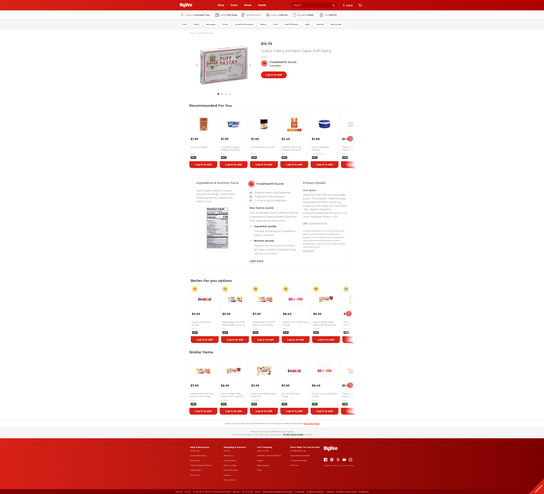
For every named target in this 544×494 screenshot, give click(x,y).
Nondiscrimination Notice (346, 492)
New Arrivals (336, 24)
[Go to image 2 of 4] (222, 94)
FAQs (259, 470)
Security (236, 492)
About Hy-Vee (262, 451)
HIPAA (257, 492)
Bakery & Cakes (230, 465)
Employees (299, 492)
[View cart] (360, 5)
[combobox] (314, 5)
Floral (275, 24)
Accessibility (364, 492)
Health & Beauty (291, 24)
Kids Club (294, 465)
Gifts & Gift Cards (231, 470)
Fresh (184, 24)
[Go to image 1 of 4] (218, 94)
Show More (308, 251)
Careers (260, 460)
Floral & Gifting (230, 460)
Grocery (227, 451)
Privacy (188, 492)
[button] (275, 66)
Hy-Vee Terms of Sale (293, 434)
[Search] (333, 5)
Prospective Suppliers (315, 492)
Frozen (225, 24)
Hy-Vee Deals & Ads (298, 451)
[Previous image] (197, 65)
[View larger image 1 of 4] (224, 65)
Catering (227, 475)
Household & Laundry (244, 24)
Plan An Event (229, 480)
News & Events (263, 465)
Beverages (210, 24)
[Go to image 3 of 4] (226, 94)
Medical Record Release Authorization (278, 492)
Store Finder (195, 475)
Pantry (196, 24)
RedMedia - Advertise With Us (269, 455)
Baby (307, 24)
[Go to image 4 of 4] (229, 94)
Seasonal (320, 24)
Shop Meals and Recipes (300, 455)
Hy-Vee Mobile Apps (298, 460)
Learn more (256, 261)
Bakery (263, 24)
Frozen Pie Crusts (205, 33)
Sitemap (178, 492)
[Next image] (250, 65)
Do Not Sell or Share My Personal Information (212, 492)
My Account (195, 460)
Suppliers (330, 492)
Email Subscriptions (198, 455)
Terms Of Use (247, 492)
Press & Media (195, 470)
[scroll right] (350, 139)
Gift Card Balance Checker (201, 465)
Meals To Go (228, 455)
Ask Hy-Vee (194, 451)
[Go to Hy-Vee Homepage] (186, 5)
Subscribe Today (311, 424)
